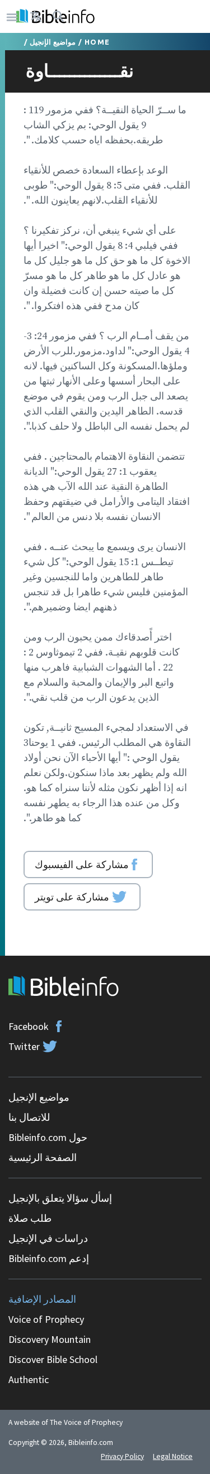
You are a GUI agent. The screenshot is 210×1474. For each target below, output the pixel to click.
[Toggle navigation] (12, 16)
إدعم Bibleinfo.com (48, 1258)
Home (97, 42)
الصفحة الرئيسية (42, 1157)
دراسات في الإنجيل (48, 1238)
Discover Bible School (52, 1359)
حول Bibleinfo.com (47, 1137)
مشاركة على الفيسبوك (82, 864)
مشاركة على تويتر (72, 896)
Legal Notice (173, 1456)
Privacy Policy (122, 1456)
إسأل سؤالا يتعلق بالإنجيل (60, 1198)
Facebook (28, 1026)
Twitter (24, 1046)
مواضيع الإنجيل (53, 42)
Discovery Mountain (49, 1339)
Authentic (28, 1379)
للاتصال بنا (29, 1117)
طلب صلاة (30, 1218)
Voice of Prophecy (46, 1319)
